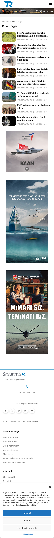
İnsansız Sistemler (11, 450)
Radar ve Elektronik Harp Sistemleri (18, 458)
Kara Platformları (10, 441)
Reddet (27, 520)
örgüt (20, 21)
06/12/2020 (38, 100)
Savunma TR (27, 40)
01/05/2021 (38, 88)
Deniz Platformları (11, 445)
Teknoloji (7, 481)
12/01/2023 (38, 40)
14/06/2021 (38, 64)
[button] (49, 486)
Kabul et (27, 512)
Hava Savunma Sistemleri (14, 462)
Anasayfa (5, 21)
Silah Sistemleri (9, 454)
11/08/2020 (38, 124)
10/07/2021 (38, 52)
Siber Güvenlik (9, 477)
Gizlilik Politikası (27, 534)
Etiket (13, 21)
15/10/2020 (38, 112)
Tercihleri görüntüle (27, 528)
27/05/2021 (38, 76)
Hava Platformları (10, 437)
